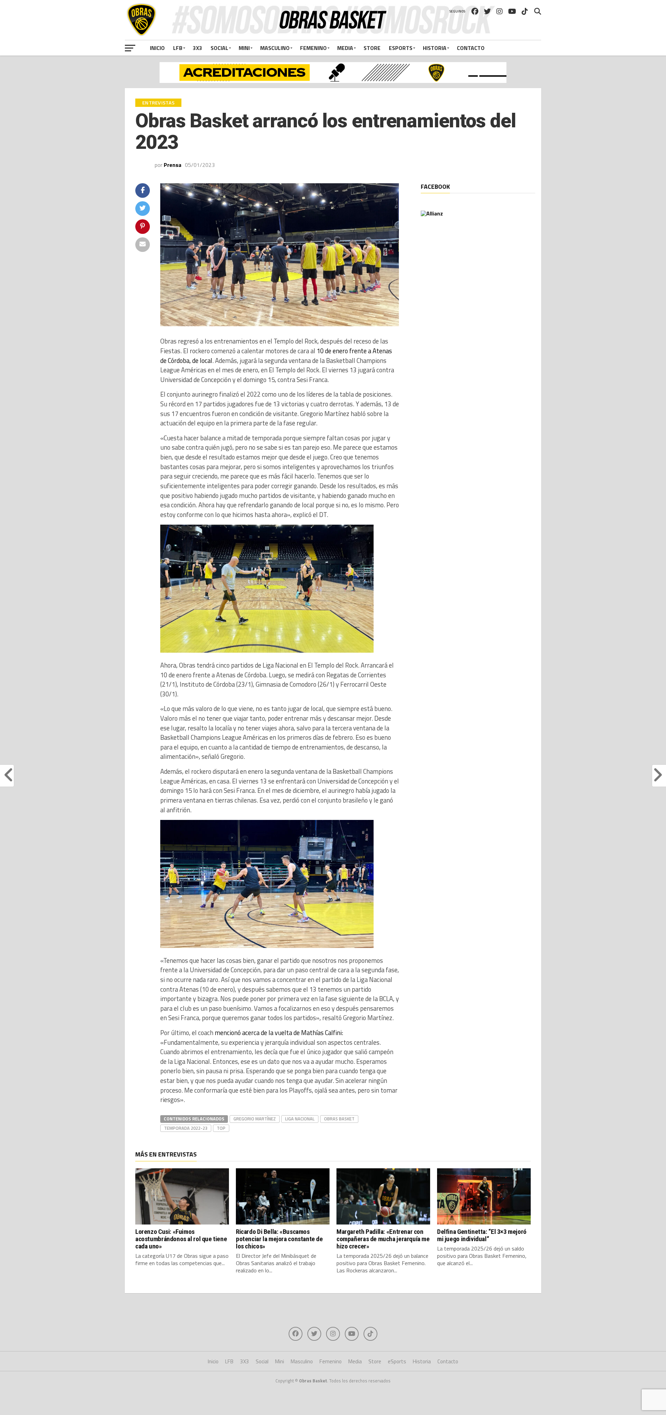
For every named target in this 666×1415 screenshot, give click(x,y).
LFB (177, 48)
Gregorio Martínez (254, 1118)
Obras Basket (339, 1118)
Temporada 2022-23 (185, 1128)
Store (372, 48)
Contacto (471, 48)
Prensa (172, 165)
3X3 (197, 48)
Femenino (313, 48)
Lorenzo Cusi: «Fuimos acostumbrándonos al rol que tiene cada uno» (181, 1239)
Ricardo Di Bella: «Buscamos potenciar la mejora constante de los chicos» (279, 1239)
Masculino (275, 48)
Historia (434, 48)
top (221, 1128)
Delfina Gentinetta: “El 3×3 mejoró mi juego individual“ (482, 1235)
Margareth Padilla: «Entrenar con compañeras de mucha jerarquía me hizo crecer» (383, 1239)
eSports (400, 48)
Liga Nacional (300, 1118)
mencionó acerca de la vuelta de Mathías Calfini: (279, 1032)
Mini (244, 48)
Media (345, 48)
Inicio (157, 48)
